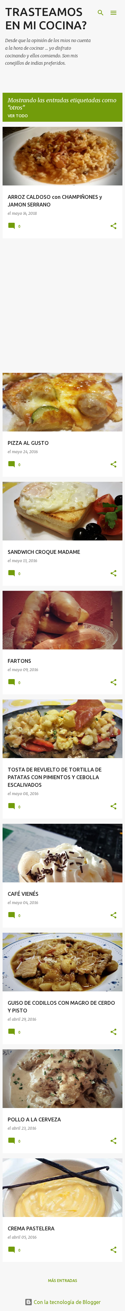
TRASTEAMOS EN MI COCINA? (46, 18)
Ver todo (18, 116)
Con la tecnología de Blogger (66, 1302)
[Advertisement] (62, 305)
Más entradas (62, 1280)
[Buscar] (100, 12)
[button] (113, 226)
